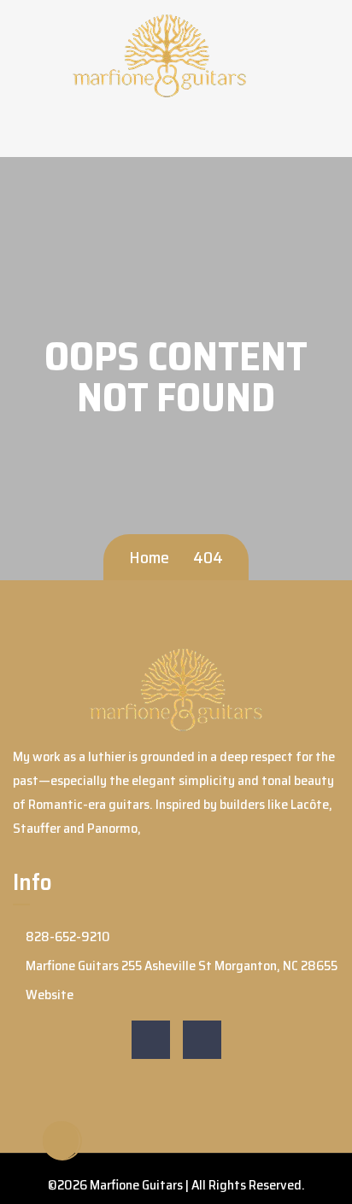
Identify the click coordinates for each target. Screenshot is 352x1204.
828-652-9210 (66, 936)
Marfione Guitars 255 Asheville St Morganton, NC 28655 (180, 965)
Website (48, 994)
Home (149, 557)
